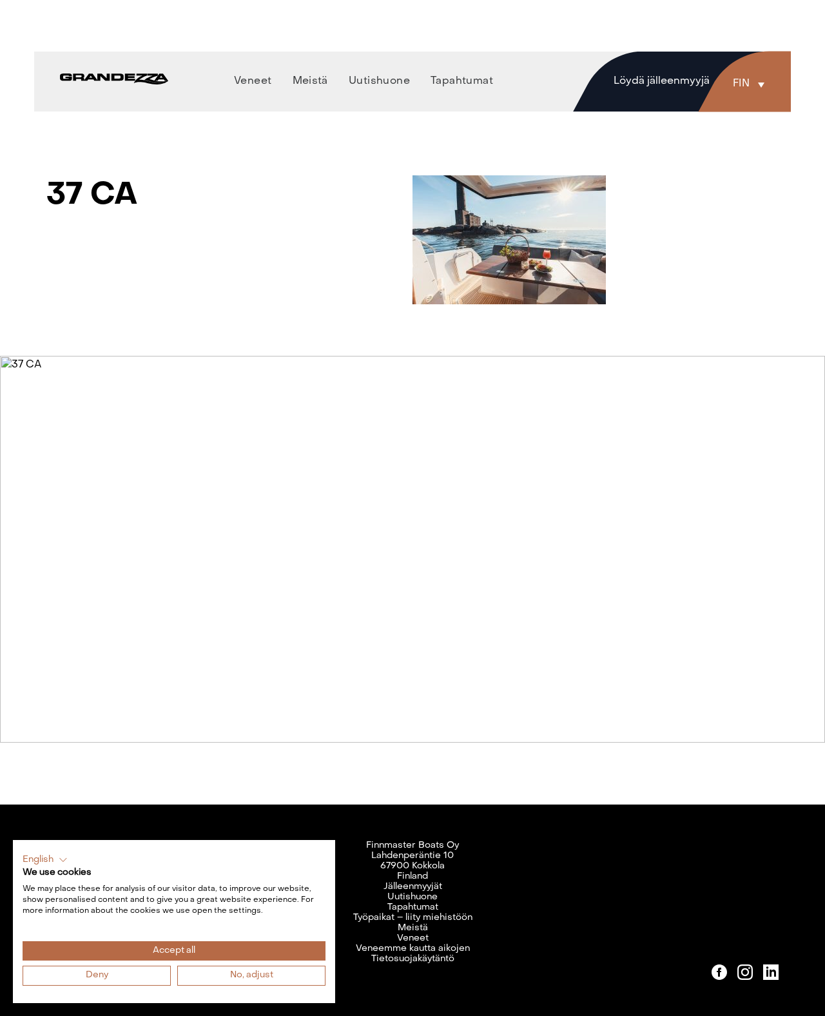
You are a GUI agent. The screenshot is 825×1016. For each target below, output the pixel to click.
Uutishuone (412, 897)
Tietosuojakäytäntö (412, 959)
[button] (751, 83)
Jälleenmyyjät (412, 887)
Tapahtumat (412, 907)
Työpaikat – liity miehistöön (412, 917)
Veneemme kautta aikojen (413, 948)
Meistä (413, 928)
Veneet (413, 938)
